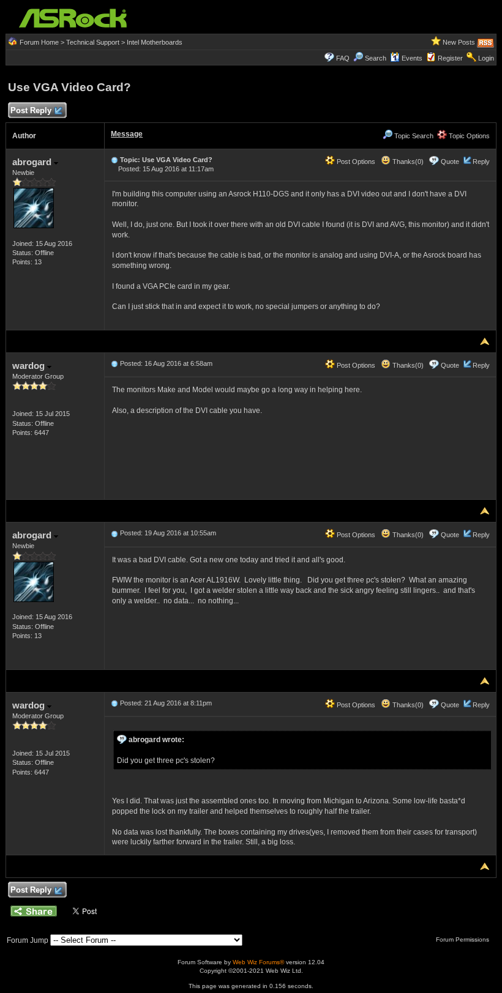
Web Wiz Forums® (258, 962)
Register (450, 58)
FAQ (343, 58)
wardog (29, 365)
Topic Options (468, 135)
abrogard (33, 162)
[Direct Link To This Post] (114, 159)
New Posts (459, 42)
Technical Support (92, 42)
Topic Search (412, 135)
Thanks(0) (407, 161)
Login (486, 58)
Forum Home (39, 42)
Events (412, 58)
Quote (450, 161)
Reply (481, 161)
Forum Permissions (463, 939)
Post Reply (31, 110)
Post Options (355, 161)
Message (127, 134)
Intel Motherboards (154, 42)
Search (375, 58)
